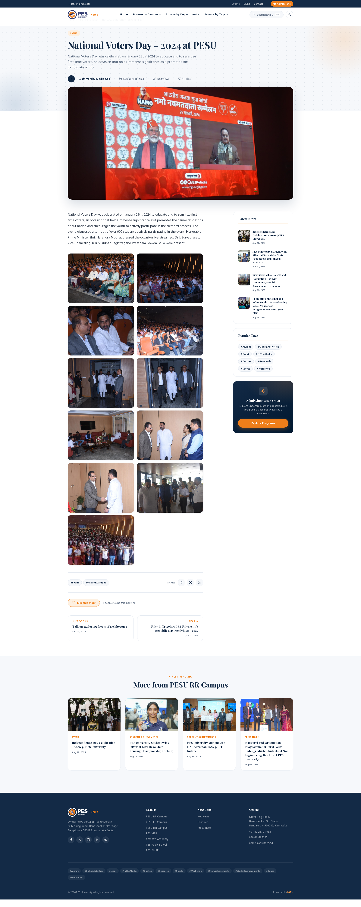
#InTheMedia (264, 354)
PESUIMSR (152, 850)
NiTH (290, 892)
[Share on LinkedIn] (199, 582)
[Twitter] (79, 839)
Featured (202, 822)
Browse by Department (181, 14)
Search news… (268, 14)
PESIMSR (151, 833)
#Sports (245, 368)
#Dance (270, 870)
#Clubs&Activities (268, 346)
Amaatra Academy (157, 839)
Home (124, 14)
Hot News (203, 816)
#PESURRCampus (96, 582)
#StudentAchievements (247, 870)
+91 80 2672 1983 (260, 831)
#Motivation (76, 877)
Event (74, 33)
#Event (75, 582)
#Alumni (246, 346)
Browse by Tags (215, 14)
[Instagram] (88, 839)
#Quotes (246, 361)
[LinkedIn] (97, 839)
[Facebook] (71, 839)
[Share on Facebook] (181, 582)
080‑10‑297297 (258, 837)
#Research (264, 361)
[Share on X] (190, 582)
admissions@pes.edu (261, 843)
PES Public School (156, 844)
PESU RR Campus (156, 816)
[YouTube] (105, 839)
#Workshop (263, 368)
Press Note (204, 827)
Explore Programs (263, 423)
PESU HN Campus (157, 827)
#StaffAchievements (218, 870)
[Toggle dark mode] (289, 14)
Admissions (284, 3)
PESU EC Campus (156, 822)
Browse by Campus (145, 14)
